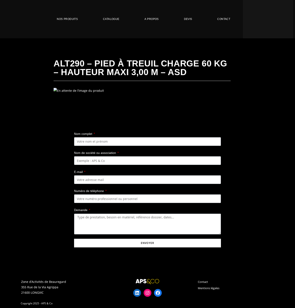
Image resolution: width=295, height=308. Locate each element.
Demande (81, 210)
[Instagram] (147, 293)
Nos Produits (67, 19)
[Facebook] (158, 293)
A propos (151, 19)
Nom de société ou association (95, 153)
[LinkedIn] (137, 293)
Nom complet (83, 133)
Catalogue (111, 19)
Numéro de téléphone (89, 191)
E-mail (79, 172)
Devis (188, 19)
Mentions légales (208, 288)
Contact (223, 19)
